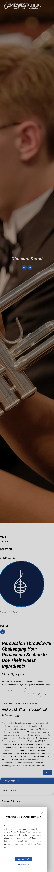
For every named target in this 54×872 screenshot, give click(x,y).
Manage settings (23, 864)
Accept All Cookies (23, 859)
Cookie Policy (36, 844)
